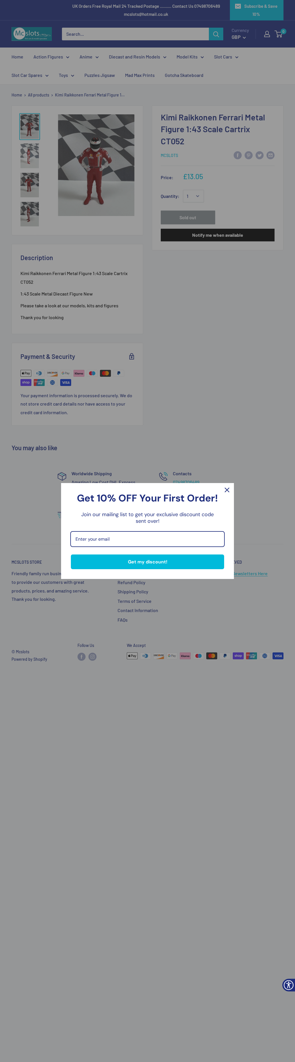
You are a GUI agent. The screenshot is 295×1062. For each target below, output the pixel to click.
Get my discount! (147, 562)
